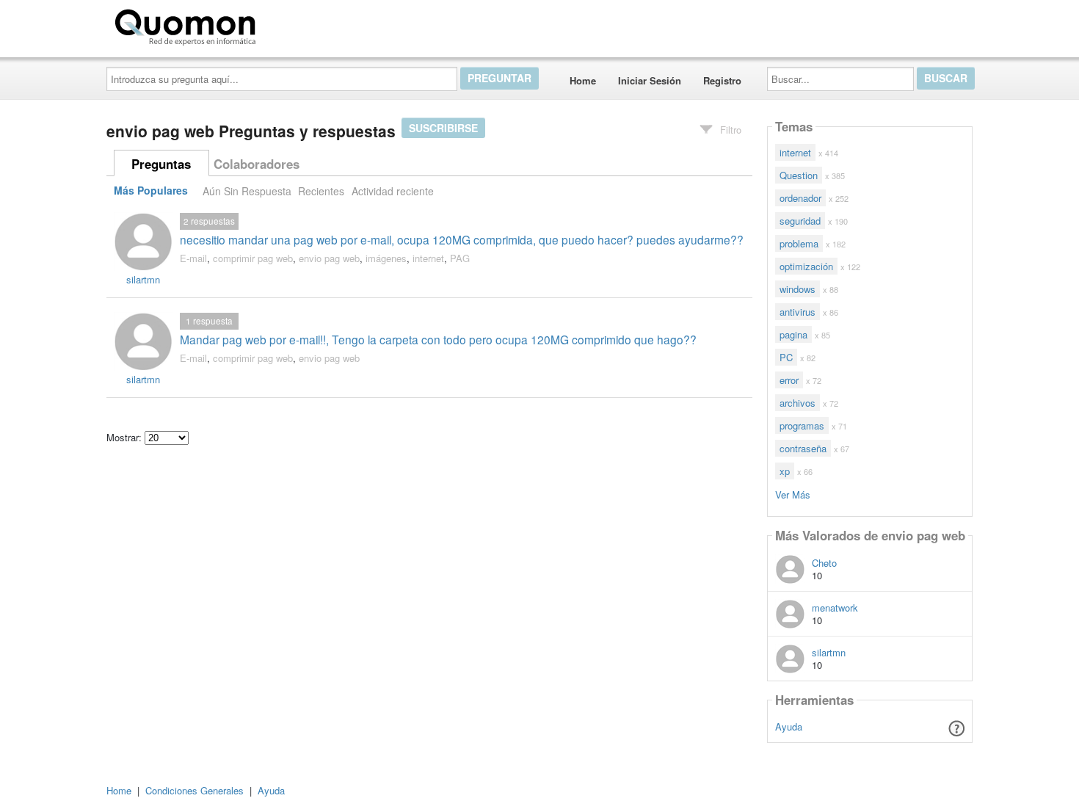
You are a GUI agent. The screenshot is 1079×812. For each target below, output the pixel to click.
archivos (797, 403)
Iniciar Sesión (649, 80)
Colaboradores (256, 164)
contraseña (803, 448)
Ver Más (792, 493)
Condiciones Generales (194, 790)
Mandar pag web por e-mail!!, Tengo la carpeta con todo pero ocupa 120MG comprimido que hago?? (438, 339)
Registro (722, 80)
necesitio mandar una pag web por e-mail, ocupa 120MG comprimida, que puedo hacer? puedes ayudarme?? (462, 239)
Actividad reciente (393, 191)
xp (785, 471)
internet (428, 258)
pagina (793, 334)
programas (802, 425)
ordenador (800, 198)
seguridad (800, 221)
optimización (806, 266)
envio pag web (329, 258)
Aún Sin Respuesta (247, 191)
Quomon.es (308, 24)
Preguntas (161, 164)
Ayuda (788, 726)
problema (799, 243)
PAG (460, 258)
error (789, 380)
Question (799, 175)
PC (786, 357)
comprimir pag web (253, 258)
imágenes (386, 258)
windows (797, 289)
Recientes (321, 191)
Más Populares (151, 191)
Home (583, 80)
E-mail (193, 258)
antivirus (797, 312)
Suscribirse (443, 127)
